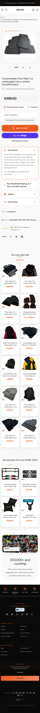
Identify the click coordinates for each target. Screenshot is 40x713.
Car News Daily (24, 648)
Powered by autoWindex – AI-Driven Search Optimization (23, 705)
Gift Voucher (4, 655)
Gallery (22, 629)
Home (2, 17)
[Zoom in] (23, 67)
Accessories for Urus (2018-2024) (20, 460)
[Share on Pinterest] (22, 236)
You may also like (20, 254)
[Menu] (2, 9)
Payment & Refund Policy (7, 633)
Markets (3, 629)
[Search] (7, 9)
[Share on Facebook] (11, 236)
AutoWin (10, 705)
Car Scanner (4, 651)
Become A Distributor (26, 651)
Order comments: (11, 115)
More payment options (20, 141)
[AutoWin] (20, 9)
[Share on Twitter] (16, 236)
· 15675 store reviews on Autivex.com (20, 228)
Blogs (2, 648)
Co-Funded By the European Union (20, 606)
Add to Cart (22, 128)
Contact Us (23, 636)
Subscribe (20, 678)
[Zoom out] (10, 67)
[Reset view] (30, 67)
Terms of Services (5, 636)
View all (20, 260)
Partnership (23, 626)
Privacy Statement (25, 633)
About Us (3, 626)
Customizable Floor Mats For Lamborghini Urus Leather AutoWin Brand (18, 21)
